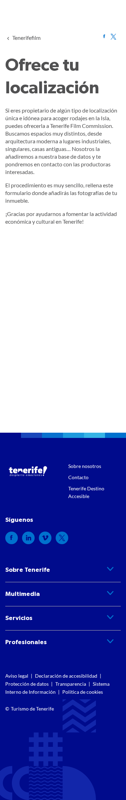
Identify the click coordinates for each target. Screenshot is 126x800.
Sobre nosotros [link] (84, 466)
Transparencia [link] (70, 684)
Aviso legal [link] (16, 676)
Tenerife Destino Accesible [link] (86, 492)
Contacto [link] (78, 477)
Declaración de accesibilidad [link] (66, 676)
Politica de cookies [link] (82, 692)
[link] (26, 37)
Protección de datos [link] (27, 684)
